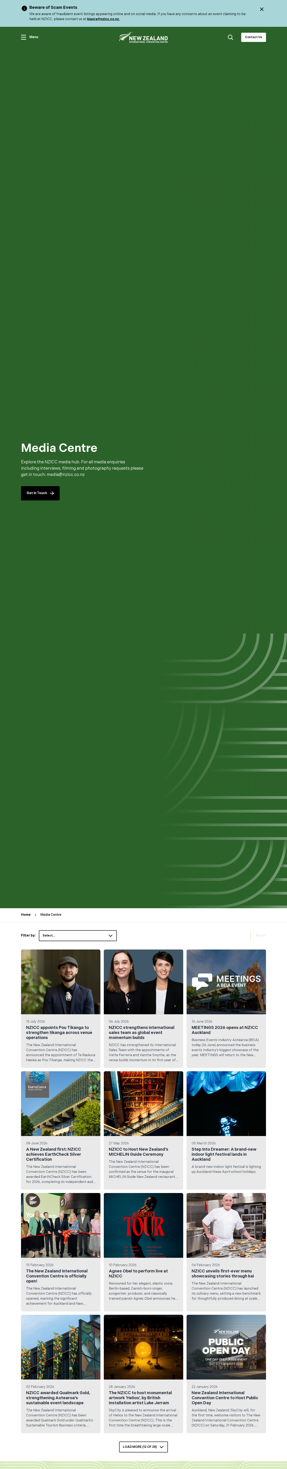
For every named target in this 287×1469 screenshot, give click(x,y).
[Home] (143, 37)
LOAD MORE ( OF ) (140, 1447)
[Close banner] (262, 9)
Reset (261, 936)
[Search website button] (230, 37)
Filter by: (28, 936)
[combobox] (78, 935)
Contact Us (253, 37)
